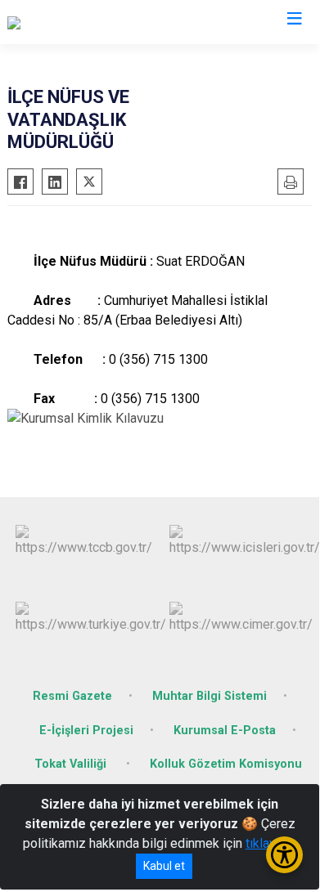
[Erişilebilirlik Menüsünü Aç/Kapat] (284, 854)
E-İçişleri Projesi (86, 730)
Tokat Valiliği (72, 764)
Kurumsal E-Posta (225, 730)
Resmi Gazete (72, 696)
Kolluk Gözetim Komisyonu (226, 764)
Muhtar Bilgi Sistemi (209, 696)
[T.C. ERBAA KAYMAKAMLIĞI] (87, 22)
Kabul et (164, 865)
